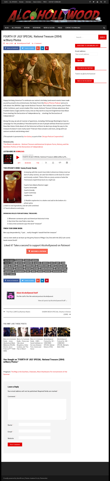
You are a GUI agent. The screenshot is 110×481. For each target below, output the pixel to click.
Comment (12, 396)
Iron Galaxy (28, 136)
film (58, 266)
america (45, 263)
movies (40, 271)
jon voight (8, 271)
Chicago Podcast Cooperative (52, 136)
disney (13, 266)
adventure (28, 263)
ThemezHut (43, 478)
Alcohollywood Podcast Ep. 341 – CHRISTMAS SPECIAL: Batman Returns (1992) (49, 343)
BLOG (6, 2)
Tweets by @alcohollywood (85, 74)
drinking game (30, 266)
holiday (35, 268)
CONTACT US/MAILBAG (55, 2)
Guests (27, 260)
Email (10, 432)
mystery (47, 271)
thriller (12, 274)
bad (51, 263)
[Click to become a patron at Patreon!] (37, 251)
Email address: (80, 51)
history (28, 268)
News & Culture (37, 2)
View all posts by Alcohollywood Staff (52, 300)
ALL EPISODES (13, 2)
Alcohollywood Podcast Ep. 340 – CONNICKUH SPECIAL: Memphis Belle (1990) (63, 343)
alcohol (37, 263)
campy (57, 263)
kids (27, 271)
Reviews (21, 2)
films (64, 266)
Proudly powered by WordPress (13, 478)
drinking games (43, 266)
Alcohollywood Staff (23, 43)
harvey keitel (9, 268)
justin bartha (19, 271)
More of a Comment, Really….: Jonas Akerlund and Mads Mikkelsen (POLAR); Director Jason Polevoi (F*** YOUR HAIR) (9, 345)
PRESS (45, 2)
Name (10, 425)
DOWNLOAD (20, 152)
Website (11, 438)
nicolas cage (57, 271)
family (53, 266)
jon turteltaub (61, 268)
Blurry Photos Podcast (52, 103)
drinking (20, 266)
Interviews (28, 2)
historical (19, 268)
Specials (35, 260)
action (20, 263)
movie (34, 271)
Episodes (19, 260)
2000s (13, 263)
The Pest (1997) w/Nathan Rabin (18, 312)
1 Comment (37, 43)
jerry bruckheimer (47, 268)
